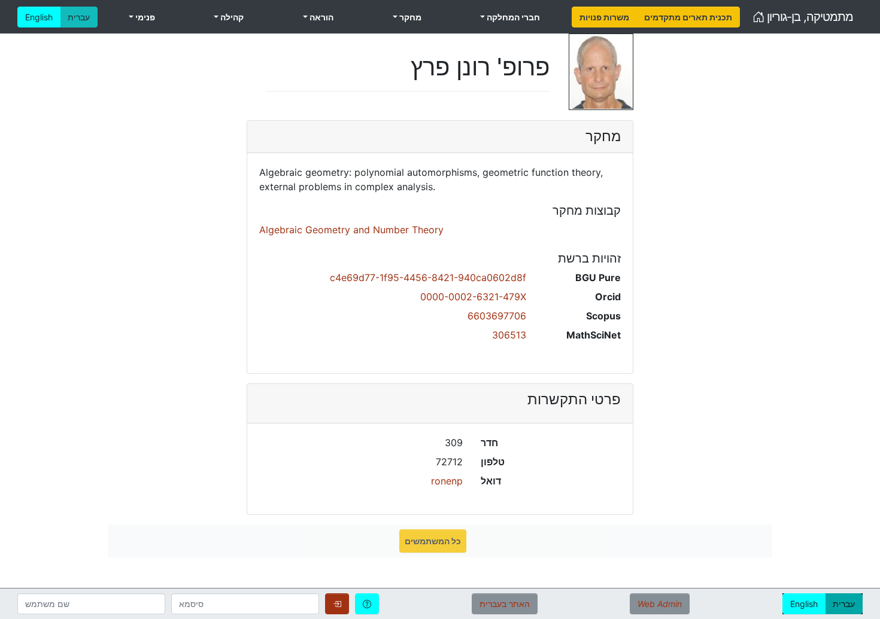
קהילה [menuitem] (231, 17)
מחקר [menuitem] (409, 17)
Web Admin (660, 604)
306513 (509, 335)
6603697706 (497, 316)
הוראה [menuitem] (320, 17)
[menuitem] (604, 17)
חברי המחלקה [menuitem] (512, 17)
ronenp (447, 481)
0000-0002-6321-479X (473, 297)
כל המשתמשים (433, 541)
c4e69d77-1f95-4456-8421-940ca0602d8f (428, 277)
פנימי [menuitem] (144, 17)
